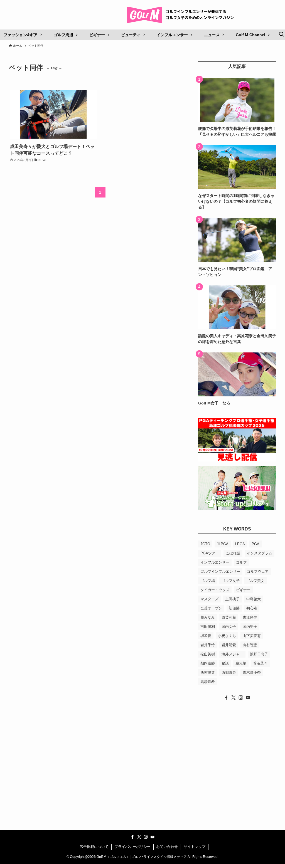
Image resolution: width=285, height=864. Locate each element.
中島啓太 (253, 599)
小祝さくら (227, 636)
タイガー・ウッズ (214, 590)
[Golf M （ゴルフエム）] (182, 15)
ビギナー (243, 590)
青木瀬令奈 (252, 672)
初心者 (251, 608)
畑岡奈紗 (207, 663)
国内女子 (229, 626)
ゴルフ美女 (255, 581)
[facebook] (226, 697)
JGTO (205, 544)
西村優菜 (207, 672)
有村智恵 (250, 645)
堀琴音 (205, 636)
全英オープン (211, 608)
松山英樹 (207, 654)
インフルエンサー (214, 562)
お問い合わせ (167, 847)
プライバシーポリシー (132, 847)
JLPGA (223, 544)
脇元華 (240, 663)
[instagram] (241, 697)
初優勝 (234, 608)
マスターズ (209, 599)
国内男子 (250, 626)
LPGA (240, 544)
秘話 (225, 663)
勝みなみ (207, 617)
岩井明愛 (229, 645)
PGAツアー (209, 553)
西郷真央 (229, 672)
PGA (255, 544)
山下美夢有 (252, 636)
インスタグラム (259, 553)
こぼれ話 (233, 553)
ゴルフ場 (207, 581)
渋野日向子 (259, 654)
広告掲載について (94, 847)
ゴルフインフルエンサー (220, 571)
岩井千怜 (207, 645)
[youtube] (248, 697)
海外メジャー (232, 654)
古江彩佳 (250, 617)
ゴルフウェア (258, 571)
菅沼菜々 (260, 663)
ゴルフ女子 (231, 581)
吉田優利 (207, 626)
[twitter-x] (233, 697)
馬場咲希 (207, 682)
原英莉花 (229, 617)
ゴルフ (241, 562)
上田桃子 (232, 599)
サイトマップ (194, 847)
